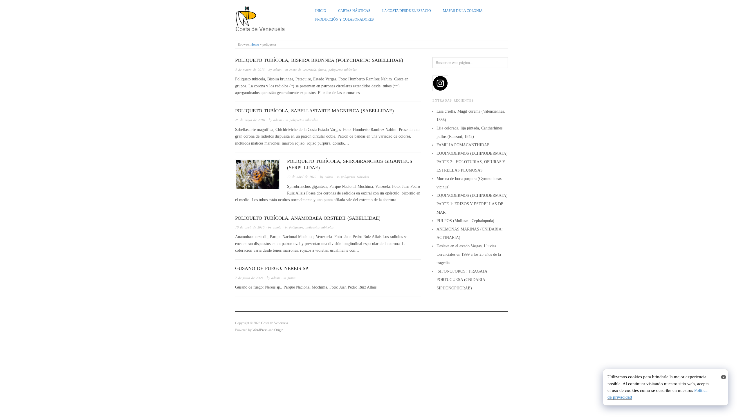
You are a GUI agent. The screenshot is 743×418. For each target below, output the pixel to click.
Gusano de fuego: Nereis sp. (272, 268)
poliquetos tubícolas (343, 69)
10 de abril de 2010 (249, 227)
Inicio (320, 11)
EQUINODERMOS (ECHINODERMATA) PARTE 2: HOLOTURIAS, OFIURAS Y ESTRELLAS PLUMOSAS (472, 161)
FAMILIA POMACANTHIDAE (463, 145)
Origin (278, 330)
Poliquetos (296, 227)
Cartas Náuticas (354, 11)
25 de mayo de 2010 (250, 120)
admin (277, 69)
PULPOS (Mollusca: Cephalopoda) (465, 221)
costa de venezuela (302, 69)
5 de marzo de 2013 (250, 69)
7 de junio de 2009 (249, 277)
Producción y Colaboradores (344, 19)
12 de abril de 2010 (301, 176)
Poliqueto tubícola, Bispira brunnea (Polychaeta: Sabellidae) (319, 60)
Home (254, 44)
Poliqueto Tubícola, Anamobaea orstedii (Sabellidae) (307, 218)
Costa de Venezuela (274, 323)
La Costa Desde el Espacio (406, 11)
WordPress (260, 330)
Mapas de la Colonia (463, 11)
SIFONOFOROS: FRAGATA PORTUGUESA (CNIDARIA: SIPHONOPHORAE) (462, 279)
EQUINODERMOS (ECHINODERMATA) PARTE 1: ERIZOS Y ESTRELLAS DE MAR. (472, 204)
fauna (322, 69)
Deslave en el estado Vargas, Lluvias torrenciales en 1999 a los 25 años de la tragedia (469, 254)
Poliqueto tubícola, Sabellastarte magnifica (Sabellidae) (314, 110)
